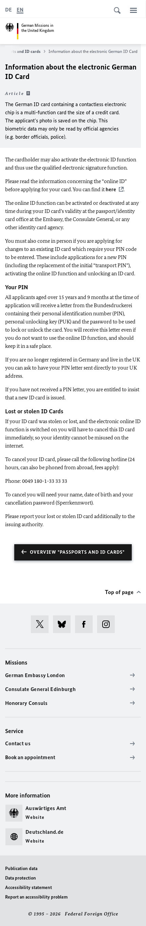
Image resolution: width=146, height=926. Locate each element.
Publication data (21, 868)
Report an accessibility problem (36, 897)
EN (20, 9)
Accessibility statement (28, 887)
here (111, 189)
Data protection (20, 878)
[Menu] (133, 10)
